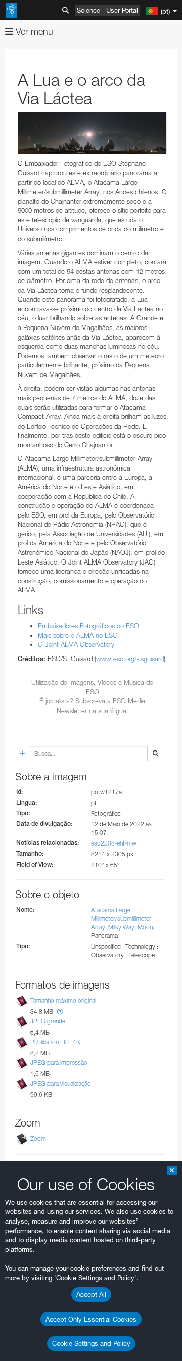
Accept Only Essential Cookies (91, 1319)
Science (88, 10)
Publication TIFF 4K (55, 1042)
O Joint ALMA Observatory (76, 644)
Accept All (91, 1294)
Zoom (38, 1138)
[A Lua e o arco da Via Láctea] (92, 133)
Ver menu (33, 31)
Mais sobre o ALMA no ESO (78, 635)
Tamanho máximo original (63, 1000)
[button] (60, 1011)
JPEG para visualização (60, 1083)
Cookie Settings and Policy (91, 1343)
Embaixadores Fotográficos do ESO (88, 626)
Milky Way (121, 927)
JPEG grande (47, 1021)
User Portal (122, 10)
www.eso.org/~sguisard (130, 658)
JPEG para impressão (58, 1062)
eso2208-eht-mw (113, 843)
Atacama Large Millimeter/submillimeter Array (121, 918)
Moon (145, 927)
